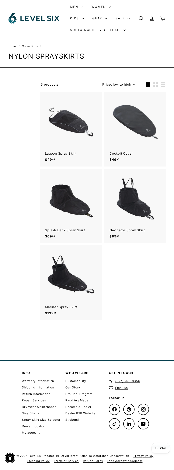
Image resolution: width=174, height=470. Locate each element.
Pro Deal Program (78, 394)
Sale (120, 18)
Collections (30, 46)
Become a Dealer (78, 407)
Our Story (72, 387)
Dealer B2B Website (80, 413)
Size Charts (30, 413)
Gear (98, 18)
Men (75, 6)
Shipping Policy (38, 461)
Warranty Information (38, 381)
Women (99, 6)
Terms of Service (66, 461)
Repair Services (34, 400)
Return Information (36, 394)
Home (13, 46)
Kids (75, 18)
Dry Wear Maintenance (39, 407)
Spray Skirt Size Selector (41, 419)
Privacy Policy (143, 455)
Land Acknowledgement (125, 461)
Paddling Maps (76, 400)
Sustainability (75, 381)
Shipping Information (38, 387)
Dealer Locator (33, 426)
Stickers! (72, 419)
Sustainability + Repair (96, 30)
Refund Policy (93, 461)
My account (31, 432)
